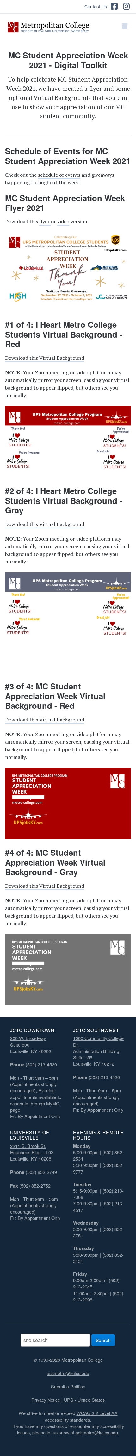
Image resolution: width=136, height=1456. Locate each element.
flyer (45, 221)
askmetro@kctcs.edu (68, 1373)
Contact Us (95, 7)
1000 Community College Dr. (98, 1041)
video (63, 221)
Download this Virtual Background (44, 357)
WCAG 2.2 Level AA (97, 1413)
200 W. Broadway (28, 1038)
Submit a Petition (68, 1386)
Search (103, 1340)
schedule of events (59, 174)
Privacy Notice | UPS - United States (68, 1399)
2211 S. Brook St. (28, 1146)
